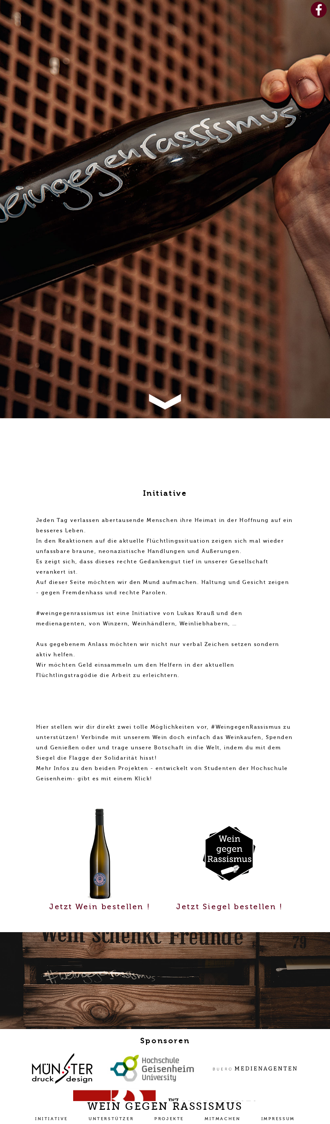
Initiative (51, 1118)
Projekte (169, 1118)
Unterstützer (111, 1118)
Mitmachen (222, 1118)
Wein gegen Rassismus (165, 1106)
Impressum (278, 1118)
